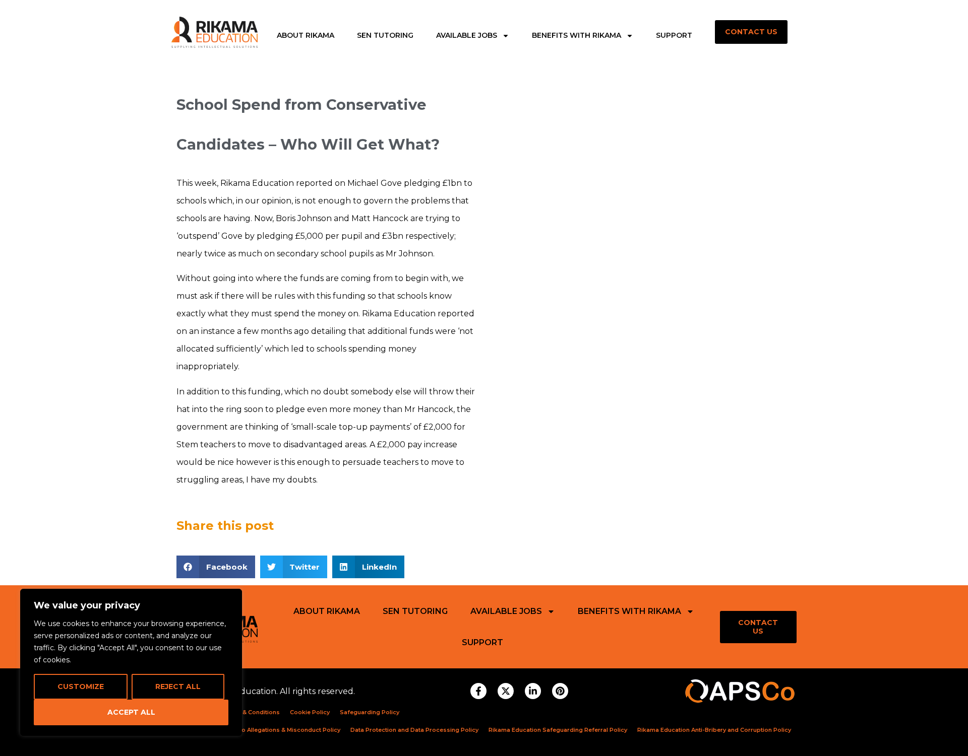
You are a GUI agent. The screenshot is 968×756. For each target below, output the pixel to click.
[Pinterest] (560, 691)
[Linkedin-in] (533, 691)
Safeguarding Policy (369, 712)
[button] (215, 567)
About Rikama (305, 35)
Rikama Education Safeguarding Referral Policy (558, 729)
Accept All (131, 712)
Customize (80, 686)
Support (674, 35)
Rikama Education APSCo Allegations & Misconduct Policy (255, 729)
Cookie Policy (310, 712)
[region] (131, 662)
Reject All (178, 686)
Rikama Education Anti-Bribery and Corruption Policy (714, 729)
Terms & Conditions (251, 712)
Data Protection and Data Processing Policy (414, 729)
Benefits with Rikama (576, 35)
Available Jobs (466, 35)
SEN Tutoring (385, 35)
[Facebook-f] (478, 691)
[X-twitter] (506, 691)
